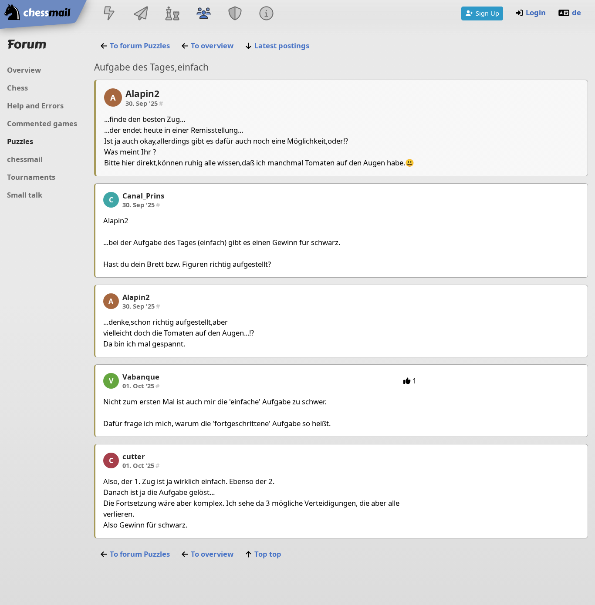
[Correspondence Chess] (140, 14)
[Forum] (203, 14)
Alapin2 (142, 93)
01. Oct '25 (140, 385)
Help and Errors (35, 106)
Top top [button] (267, 554)
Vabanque (140, 377)
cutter (133, 456)
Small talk (24, 195)
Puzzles (20, 141)
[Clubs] (235, 14)
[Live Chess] (109, 14)
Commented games (42, 123)
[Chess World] (172, 14)
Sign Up (487, 13)
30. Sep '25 (144, 103)
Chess (17, 88)
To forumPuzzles (140, 45)
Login (536, 12)
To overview (212, 45)
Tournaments (31, 177)
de (576, 12)
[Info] (266, 14)
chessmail (25, 159)
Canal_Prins (143, 196)
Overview (24, 70)
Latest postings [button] (281, 45)
